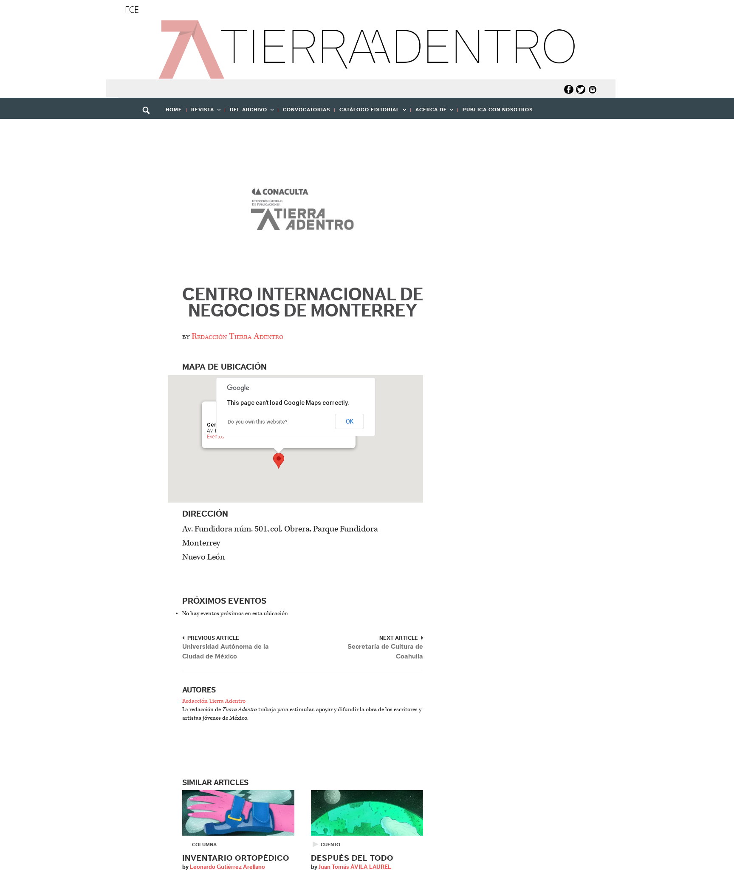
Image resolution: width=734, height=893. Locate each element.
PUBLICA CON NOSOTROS (498, 109)
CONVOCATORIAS (306, 109)
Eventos (215, 437)
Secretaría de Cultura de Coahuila (385, 651)
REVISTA (200, 112)
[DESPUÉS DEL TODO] (367, 812)
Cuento (330, 844)
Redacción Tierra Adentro (237, 336)
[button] (149, 129)
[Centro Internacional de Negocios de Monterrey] (302, 211)
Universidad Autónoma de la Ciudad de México (225, 651)
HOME (174, 109)
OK (349, 421)
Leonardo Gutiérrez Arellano (227, 867)
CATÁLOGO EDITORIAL (367, 112)
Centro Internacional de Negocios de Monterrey (302, 303)
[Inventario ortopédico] (238, 812)
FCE (132, 9)
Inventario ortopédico (235, 858)
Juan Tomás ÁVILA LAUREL (355, 867)
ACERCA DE (429, 112)
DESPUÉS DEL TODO (352, 858)
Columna (204, 844)
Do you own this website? (258, 422)
